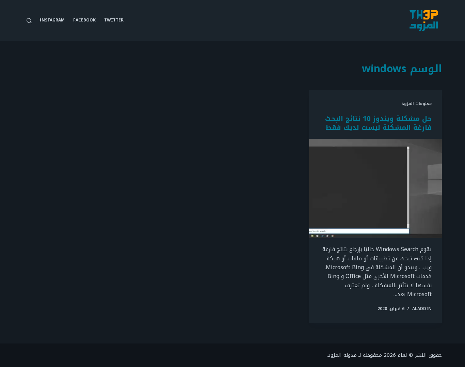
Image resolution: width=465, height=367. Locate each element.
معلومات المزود (416, 103)
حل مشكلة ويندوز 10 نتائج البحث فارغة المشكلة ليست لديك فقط (378, 123)
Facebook (84, 20)
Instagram (52, 20)
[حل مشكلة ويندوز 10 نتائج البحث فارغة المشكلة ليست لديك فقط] (375, 188)
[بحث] (29, 20)
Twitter (114, 20)
